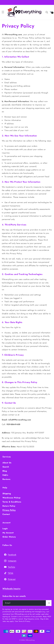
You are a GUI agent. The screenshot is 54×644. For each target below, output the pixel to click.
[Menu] (3, 12)
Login (5, 528)
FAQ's (5, 475)
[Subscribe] (48, 603)
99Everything (30, 640)
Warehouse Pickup (11, 497)
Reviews (6, 479)
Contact (6, 514)
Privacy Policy (9, 510)
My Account (8, 532)
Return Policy (9, 506)
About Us (7, 462)
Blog (5, 471)
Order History (9, 536)
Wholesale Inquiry (11, 588)
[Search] (45, 12)
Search (6, 466)
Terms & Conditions (12, 501)
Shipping (7, 493)
